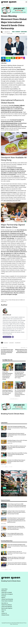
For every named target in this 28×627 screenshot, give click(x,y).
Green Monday (21, 69)
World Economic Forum (11, 123)
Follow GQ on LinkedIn (6, 592)
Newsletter (4, 590)
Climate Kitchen (5, 615)
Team (2, 611)
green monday (11, 342)
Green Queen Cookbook (7, 601)
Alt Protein (17, 31)
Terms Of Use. (15, 624)
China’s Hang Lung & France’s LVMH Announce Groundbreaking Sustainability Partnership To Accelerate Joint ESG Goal (16, 505)
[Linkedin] (3, 58)
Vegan (13, 31)
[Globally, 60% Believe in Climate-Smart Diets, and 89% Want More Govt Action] (4, 559)
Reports (3, 597)
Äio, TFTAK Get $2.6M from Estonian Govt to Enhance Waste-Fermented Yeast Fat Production (16, 447)
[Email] (13, 58)
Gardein (11, 246)
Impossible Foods (14, 185)
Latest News (4, 589)
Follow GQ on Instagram (7, 594)
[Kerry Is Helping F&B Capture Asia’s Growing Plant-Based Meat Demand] (4, 535)
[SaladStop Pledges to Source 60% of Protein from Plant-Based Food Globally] (7, 385)
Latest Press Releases (6, 606)
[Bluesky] (8, 60)
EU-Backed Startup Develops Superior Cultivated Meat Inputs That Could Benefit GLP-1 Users (16, 435)
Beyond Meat (5, 246)
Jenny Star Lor (7, 314)
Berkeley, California (19, 105)
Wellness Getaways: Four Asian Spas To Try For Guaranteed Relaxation (21, 351)
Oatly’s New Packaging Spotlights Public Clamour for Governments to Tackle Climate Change (17, 428)
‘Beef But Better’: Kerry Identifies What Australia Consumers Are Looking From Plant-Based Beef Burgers (16, 528)
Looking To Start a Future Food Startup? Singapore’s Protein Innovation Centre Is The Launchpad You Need (16, 512)
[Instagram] (22, 58)
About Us (3, 610)
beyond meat (6, 342)
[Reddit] (18, 58)
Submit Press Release (6, 604)
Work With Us (4, 603)
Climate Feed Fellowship (7, 599)
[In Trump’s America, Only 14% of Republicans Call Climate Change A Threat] (4, 553)
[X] (3, 60)
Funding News (17, 381)
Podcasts (3, 595)
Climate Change (24, 31)
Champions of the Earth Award (8, 192)
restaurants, (17, 176)
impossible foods (17, 342)
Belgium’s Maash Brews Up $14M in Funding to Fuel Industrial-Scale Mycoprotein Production (17, 454)
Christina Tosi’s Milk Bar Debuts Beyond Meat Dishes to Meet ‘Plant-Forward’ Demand (16, 461)
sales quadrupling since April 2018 (11, 200)
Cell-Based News (18, 363)
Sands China (4, 235)
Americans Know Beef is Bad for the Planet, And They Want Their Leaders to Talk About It (17, 564)
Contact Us (4, 613)
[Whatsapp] (8, 58)
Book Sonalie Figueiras (6, 608)
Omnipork (19, 164)
